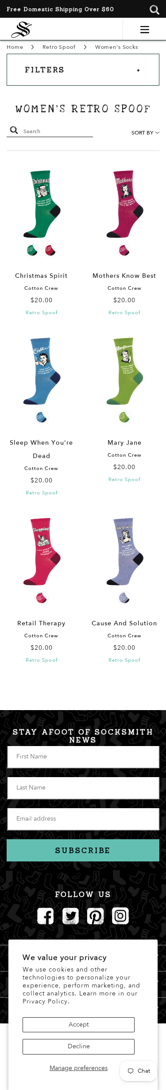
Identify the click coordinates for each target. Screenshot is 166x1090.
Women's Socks (116, 47)
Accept (79, 1024)
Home (15, 47)
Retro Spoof (58, 47)
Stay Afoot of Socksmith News (83, 736)
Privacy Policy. (46, 1001)
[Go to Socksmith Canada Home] (21, 29)
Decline (79, 1046)
